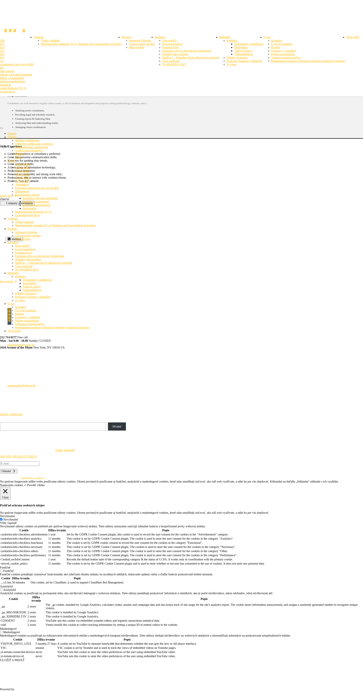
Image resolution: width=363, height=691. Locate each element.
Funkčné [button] (5, 567)
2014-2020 (352, 37)
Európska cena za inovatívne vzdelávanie (186, 50)
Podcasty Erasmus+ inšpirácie (244, 61)
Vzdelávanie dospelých (29, 150)
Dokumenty (22, 191)
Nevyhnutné (10, 519)
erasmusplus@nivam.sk (22, 385)
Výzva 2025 (22, 167)
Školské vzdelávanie (27, 140)
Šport (18, 157)
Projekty (127, 37)
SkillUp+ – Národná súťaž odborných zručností (190, 57)
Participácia (29, 208)
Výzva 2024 (22, 171)
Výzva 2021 (22, 181)
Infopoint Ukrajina (140, 40)
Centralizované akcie (27, 215)
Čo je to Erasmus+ (282, 44)
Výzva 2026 (22, 164)
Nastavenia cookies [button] (11, 485)
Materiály (224, 37)
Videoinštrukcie (243, 54)
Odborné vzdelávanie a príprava (34, 143)
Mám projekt (136, 47)
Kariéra (275, 47)
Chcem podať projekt (142, 44)
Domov (12, 133)
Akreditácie (22, 184)
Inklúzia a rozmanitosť (36, 201)
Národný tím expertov (175, 54)
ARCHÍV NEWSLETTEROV (18, 456)
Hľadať (4, 420)
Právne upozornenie (283, 54)
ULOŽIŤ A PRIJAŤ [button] (12, 660)
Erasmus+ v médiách (283, 50)
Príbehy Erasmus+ (238, 57)
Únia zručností (171, 61)
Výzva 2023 (22, 174)
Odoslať (7, 471)
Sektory (12, 137)
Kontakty (276, 40)
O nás (267, 37)
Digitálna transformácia (36, 205)
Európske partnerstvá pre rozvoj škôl (37, 188)
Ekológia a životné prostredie (40, 198)
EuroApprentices (172, 44)
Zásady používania (11, 414)
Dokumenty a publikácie (249, 44)
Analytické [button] (6, 586)
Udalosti (38, 37)
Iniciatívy (160, 37)
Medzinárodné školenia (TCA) (33, 211)
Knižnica (232, 40)
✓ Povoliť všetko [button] (34, 485)
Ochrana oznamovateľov (286, 57)
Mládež (19, 154)
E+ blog (231, 64)
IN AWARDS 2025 (174, 64)
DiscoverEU (169, 40)
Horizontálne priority (27, 194)
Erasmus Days (170, 47)
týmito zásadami (65, 450)
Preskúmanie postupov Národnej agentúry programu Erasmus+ (308, 61)
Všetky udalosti (50, 40)
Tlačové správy (243, 50)
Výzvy (12, 160)
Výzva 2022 (22, 177)
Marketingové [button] (8, 628)
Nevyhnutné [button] (7, 516)
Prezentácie (241, 47)
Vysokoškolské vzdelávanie (31, 147)
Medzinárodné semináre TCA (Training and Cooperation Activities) (81, 44)
